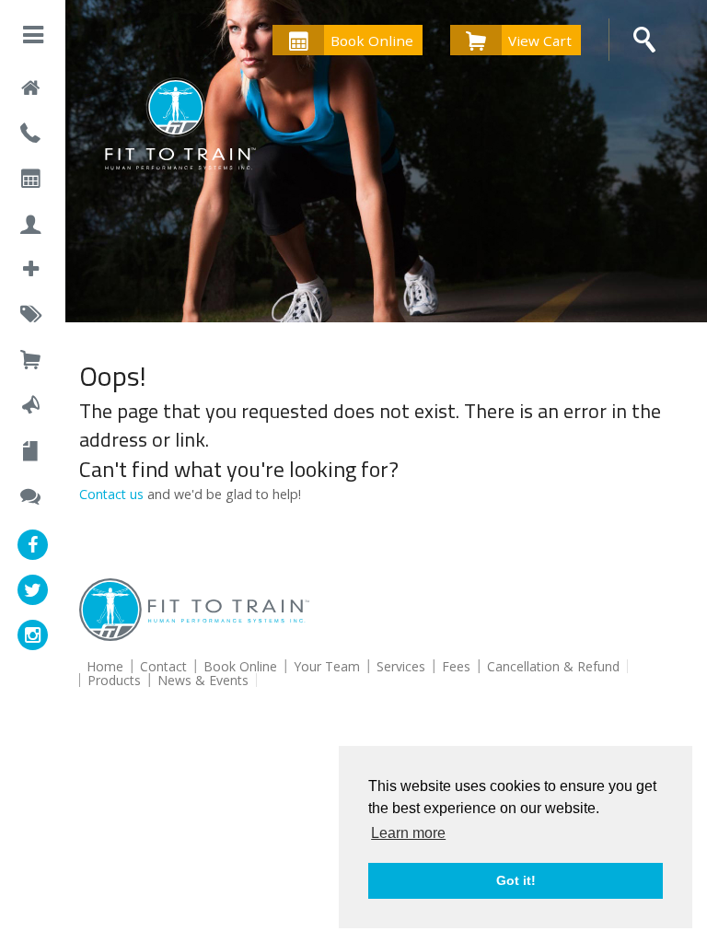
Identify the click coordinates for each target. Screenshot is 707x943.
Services (401, 666)
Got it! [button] (516, 880)
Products (114, 680)
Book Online (371, 40)
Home (105, 666)
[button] (33, 38)
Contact (163, 666)
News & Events (203, 680)
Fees (456, 666)
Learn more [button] (408, 833)
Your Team (327, 666)
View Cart (540, 40)
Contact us (111, 494)
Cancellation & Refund (553, 666)
